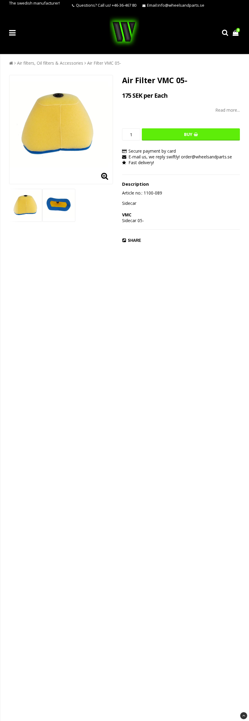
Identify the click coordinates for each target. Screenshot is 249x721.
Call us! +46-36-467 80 (117, 5)
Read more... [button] (227, 110)
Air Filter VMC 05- (104, 63)
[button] (236, 32)
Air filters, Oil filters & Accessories (50, 63)
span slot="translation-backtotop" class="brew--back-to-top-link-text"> (243, 715)
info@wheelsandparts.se (181, 5)
